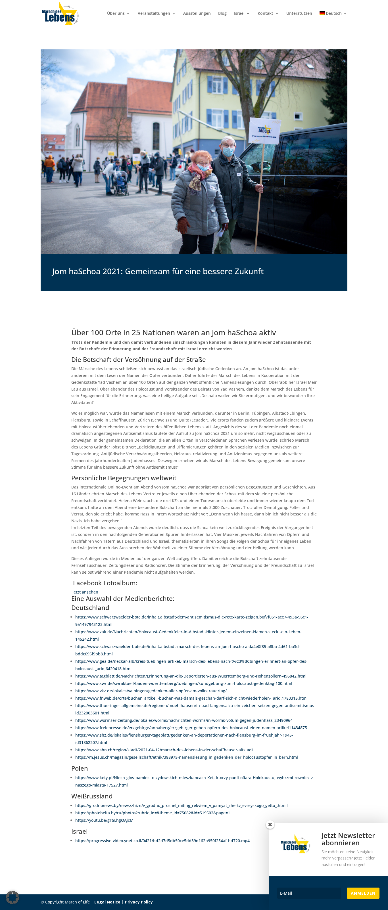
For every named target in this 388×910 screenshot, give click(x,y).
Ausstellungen (197, 13)
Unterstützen (299, 13)
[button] (12, 897)
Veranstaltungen (154, 13)
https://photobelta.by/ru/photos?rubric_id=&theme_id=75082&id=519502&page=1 (152, 812)
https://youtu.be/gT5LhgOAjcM (104, 820)
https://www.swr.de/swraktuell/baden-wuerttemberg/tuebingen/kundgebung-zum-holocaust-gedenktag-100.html (183, 683)
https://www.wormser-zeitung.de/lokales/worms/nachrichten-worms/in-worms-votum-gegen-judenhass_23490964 (184, 720)
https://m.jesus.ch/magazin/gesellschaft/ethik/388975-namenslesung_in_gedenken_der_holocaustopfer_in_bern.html (186, 757)
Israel (239, 13)
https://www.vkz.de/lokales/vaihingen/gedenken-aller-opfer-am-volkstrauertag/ (151, 690)
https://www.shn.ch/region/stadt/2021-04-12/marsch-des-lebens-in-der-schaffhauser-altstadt (164, 749)
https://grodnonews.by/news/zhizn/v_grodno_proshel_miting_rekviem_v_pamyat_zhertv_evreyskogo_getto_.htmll (181, 805)
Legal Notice (107, 902)
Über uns (116, 13)
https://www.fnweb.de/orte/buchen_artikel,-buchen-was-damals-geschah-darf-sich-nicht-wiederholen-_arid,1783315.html (191, 698)
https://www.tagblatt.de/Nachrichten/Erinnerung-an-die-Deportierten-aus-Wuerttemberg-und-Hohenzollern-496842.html (190, 676)
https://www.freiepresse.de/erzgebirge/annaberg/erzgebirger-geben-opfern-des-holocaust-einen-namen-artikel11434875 (191, 727)
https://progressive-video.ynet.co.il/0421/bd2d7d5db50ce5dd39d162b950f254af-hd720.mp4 (162, 840)
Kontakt (265, 13)
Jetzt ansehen (84, 592)
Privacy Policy (139, 902)
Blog (222, 13)
